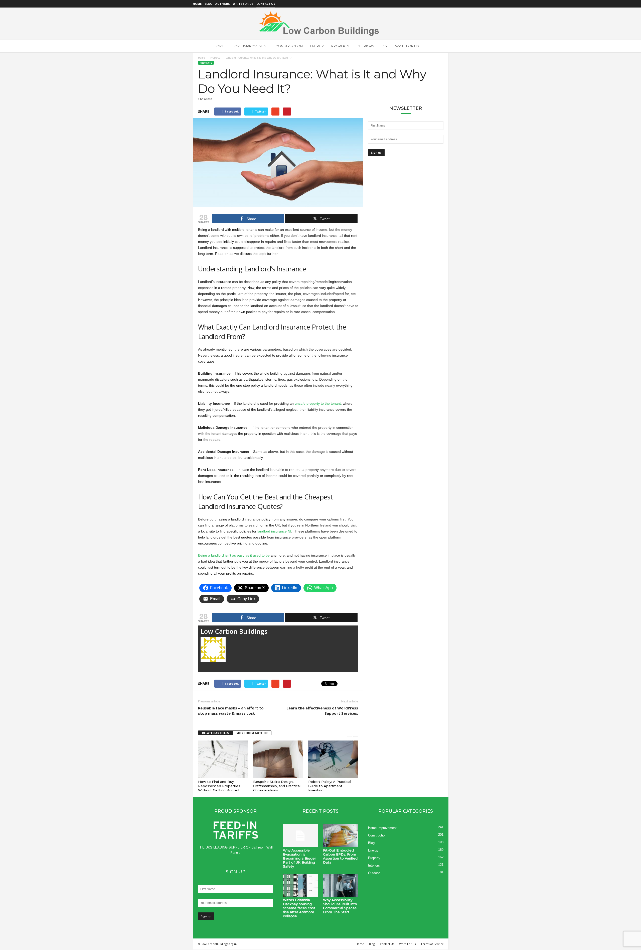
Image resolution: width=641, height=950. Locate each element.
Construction (289, 46)
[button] (440, 46)
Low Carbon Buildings (234, 631)
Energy (317, 46)
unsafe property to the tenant (318, 403)
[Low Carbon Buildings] (320, 24)
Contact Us (265, 4)
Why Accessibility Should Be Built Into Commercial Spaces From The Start (340, 906)
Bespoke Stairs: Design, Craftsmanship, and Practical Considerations (276, 786)
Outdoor (374, 873)
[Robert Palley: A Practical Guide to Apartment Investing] (333, 759)
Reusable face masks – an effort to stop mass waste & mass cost (231, 710)
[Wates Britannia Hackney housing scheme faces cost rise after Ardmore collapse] (300, 885)
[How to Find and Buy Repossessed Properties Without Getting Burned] (223, 759)
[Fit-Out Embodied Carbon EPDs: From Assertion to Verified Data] (340, 835)
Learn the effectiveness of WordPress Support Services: (322, 710)
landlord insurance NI (274, 531)
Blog (208, 4)
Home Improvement (250, 46)
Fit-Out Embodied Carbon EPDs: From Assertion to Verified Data (340, 856)
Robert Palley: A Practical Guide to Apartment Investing (329, 786)
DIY (385, 46)
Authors (222, 4)
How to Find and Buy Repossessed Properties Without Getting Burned (219, 786)
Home (197, 4)
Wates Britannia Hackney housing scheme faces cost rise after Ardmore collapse (299, 908)
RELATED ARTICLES (215, 733)
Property (340, 46)
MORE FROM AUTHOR (252, 733)
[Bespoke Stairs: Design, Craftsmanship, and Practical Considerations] (278, 759)
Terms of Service (432, 944)
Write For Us (243, 4)
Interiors (365, 46)
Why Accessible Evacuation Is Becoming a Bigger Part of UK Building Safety (299, 858)
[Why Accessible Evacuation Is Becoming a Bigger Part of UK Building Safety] (300, 835)
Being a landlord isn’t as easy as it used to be (234, 555)
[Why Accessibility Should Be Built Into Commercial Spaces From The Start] (340, 885)
